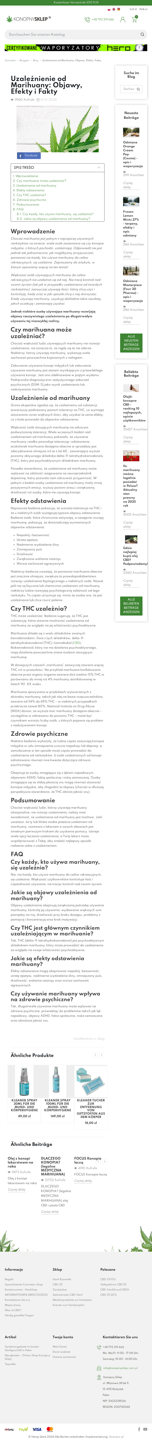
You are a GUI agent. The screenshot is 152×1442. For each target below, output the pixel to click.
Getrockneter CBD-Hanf (68, 1295)
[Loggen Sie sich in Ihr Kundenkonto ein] (122, 19)
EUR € (133, 9)
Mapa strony (13, 1305)
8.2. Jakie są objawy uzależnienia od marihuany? (53, 219)
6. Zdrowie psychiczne (29, 200)
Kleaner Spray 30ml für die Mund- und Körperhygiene (24, 1105)
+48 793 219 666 (113, 1347)
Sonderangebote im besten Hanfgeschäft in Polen (22, 1349)
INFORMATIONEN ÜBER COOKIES (26, 1295)
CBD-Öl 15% (108, 1279)
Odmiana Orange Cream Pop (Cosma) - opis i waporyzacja (131, 154)
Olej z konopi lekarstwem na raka (20, 1162)
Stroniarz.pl (116, 1437)
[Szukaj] (142, 35)
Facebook (31, 155)
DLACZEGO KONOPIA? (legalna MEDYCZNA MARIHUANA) (53, 1166)
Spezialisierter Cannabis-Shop (24, 1284)
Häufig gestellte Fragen (19, 1315)
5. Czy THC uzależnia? (29, 195)
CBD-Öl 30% (108, 1295)
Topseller (10, 1364)
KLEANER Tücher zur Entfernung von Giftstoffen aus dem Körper (91, 1109)
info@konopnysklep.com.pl (120, 1368)
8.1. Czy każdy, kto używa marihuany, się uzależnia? (55, 214)
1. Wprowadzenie (25, 176)
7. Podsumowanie (26, 204)
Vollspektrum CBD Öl (113, 1284)
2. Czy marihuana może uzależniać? (39, 181)
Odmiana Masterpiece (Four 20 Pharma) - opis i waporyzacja (131, 291)
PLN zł (143, 9)
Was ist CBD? (13, 1310)
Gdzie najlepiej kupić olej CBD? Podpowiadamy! (131, 556)
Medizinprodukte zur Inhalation (72, 1300)
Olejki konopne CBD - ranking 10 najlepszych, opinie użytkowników (131, 408)
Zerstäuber (60, 1290)
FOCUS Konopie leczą (87, 1160)
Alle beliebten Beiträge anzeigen (131, 606)
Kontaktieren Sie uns (17, 1300)
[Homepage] (28, 20)
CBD (76, 643)
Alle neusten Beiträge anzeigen (131, 343)
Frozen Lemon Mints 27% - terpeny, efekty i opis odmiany (131, 223)
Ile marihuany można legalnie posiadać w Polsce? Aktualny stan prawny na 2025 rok (131, 486)
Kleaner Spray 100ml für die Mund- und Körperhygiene (57, 1105)
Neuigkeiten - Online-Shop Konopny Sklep (27, 1357)
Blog (101, 1039)
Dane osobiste (61, 1352)
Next (101, 1054)
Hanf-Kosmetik (62, 1279)
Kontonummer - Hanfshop (21, 1290)
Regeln (9, 1279)
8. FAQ (18, 209)
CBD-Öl (57, 1284)
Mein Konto (60, 1347)
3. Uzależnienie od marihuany (34, 185)
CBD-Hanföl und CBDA (114, 1290)
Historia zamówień (64, 1357)
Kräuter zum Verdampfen (69, 1305)
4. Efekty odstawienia (28, 190)
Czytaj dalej (16, 1189)
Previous (95, 1054)
